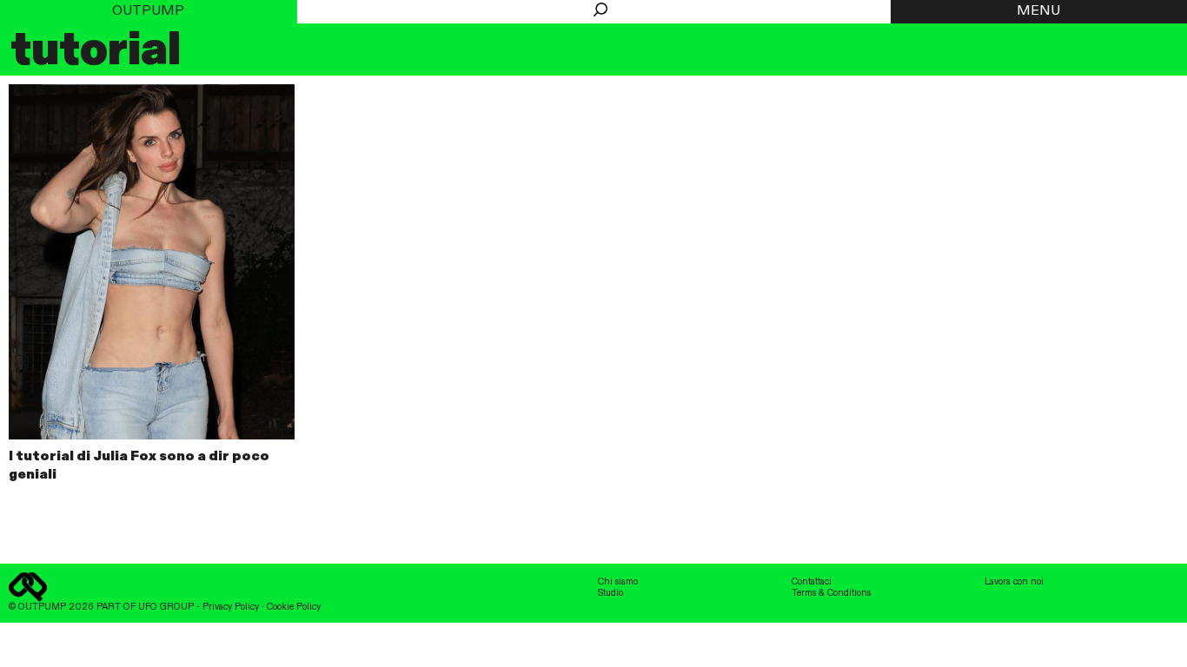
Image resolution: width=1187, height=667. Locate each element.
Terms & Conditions (831, 593)
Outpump (148, 11)
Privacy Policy (230, 607)
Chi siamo (618, 582)
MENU (1038, 11)
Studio (610, 593)
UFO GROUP (166, 607)
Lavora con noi (1014, 582)
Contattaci (812, 582)
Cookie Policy (294, 607)
